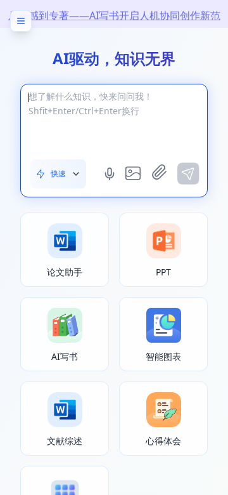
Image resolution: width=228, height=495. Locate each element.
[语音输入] (111, 174)
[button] (58, 173)
